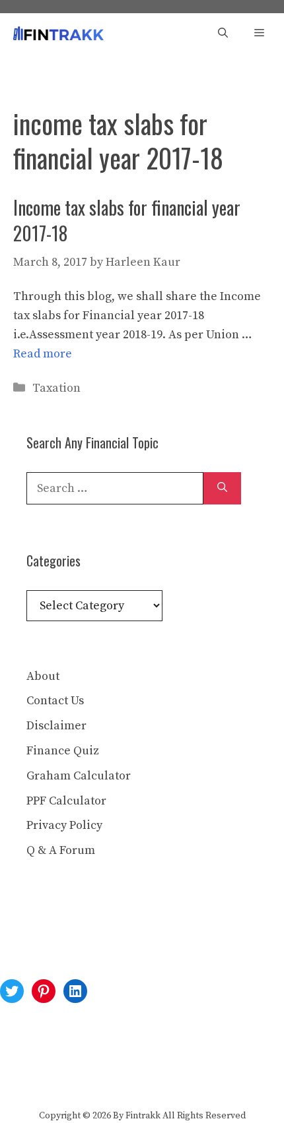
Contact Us (55, 700)
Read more (42, 353)
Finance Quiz (62, 750)
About (42, 676)
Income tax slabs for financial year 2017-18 (126, 220)
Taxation (56, 388)
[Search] (222, 488)
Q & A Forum (60, 850)
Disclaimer (56, 725)
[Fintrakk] (58, 33)
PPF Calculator (66, 800)
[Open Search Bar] (223, 33)
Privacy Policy (64, 825)
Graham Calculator (78, 775)
